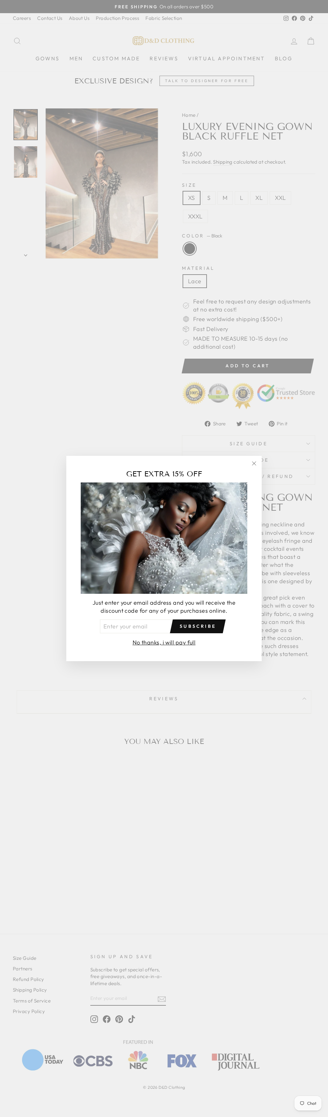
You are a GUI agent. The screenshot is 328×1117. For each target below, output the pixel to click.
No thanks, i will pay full (164, 642)
